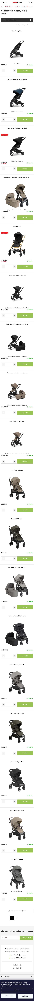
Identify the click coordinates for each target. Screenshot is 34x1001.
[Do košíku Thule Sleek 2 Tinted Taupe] (25, 461)
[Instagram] (17, 968)
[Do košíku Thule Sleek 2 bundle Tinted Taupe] (25, 413)
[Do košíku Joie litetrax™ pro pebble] (25, 704)
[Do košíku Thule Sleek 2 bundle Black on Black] (25, 364)
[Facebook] (14, 968)
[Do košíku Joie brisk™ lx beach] (25, 510)
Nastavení (17, 990)
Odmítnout (8, 996)
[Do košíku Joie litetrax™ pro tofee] (25, 850)
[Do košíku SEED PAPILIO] (25, 267)
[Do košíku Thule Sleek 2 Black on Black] (25, 315)
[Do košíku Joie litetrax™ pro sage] (25, 753)
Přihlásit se (26, 938)
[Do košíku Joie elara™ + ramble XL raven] (25, 656)
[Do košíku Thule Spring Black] (25, 71)
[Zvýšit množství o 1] (14, 70)
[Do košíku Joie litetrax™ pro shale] (25, 802)
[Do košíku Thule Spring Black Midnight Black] (25, 169)
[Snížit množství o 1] (3, 70)
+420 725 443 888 (18, 958)
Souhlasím (25, 996)
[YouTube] (21, 968)
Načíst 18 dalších (18, 911)
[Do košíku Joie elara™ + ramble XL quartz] (25, 607)
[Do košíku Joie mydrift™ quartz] (25, 899)
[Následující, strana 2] (17, 918)
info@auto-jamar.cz (18, 955)
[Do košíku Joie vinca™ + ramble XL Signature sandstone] (25, 217)
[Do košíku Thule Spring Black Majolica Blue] (25, 119)
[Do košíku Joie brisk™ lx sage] (25, 558)
